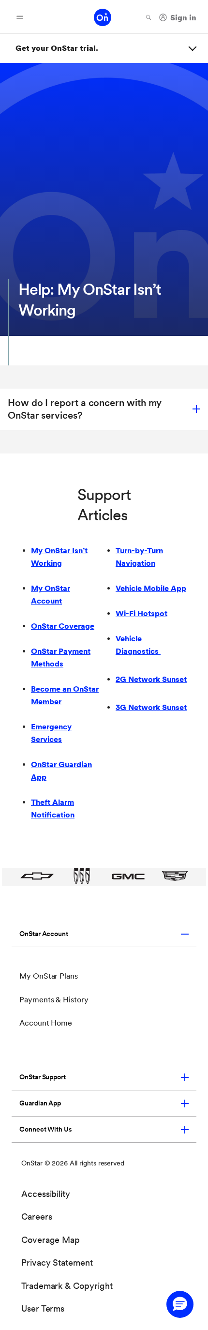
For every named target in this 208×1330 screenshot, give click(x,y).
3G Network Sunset (151, 707)
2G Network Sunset (151, 679)
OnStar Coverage (62, 626)
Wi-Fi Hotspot (141, 613)
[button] (104, 409)
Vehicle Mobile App (151, 588)
